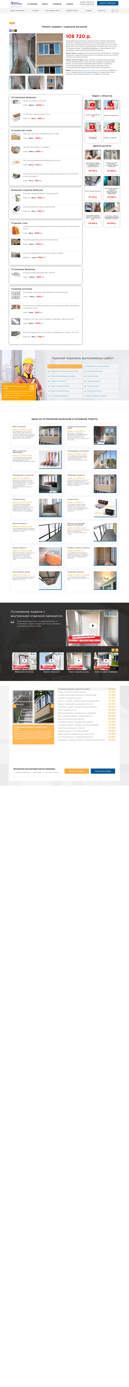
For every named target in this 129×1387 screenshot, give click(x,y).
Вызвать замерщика (108, 3)
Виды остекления (18, 10)
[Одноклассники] (13, 30)
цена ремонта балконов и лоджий (93, 70)
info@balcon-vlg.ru (16, 6)
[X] (16, 30)
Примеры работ (72, 10)
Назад (13, 23)
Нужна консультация (103, 771)
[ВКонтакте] (10, 30)
